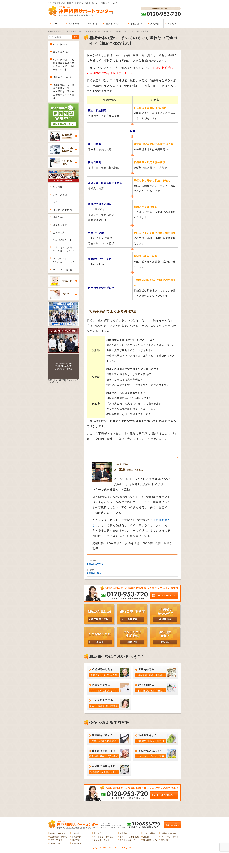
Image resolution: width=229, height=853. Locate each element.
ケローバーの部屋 (62, 270)
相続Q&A (58, 217)
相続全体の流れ (61, 44)
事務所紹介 (136, 23)
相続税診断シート (62, 240)
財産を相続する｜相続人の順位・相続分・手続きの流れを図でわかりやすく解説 (63, 91)
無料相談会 (74, 23)
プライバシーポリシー (171, 837)
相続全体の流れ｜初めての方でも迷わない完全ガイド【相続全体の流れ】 (63, 64)
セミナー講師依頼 (62, 210)
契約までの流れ (114, 23)
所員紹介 (154, 23)
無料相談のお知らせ (170, 833)
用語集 (146, 837)
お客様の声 (59, 232)
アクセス (172, 23)
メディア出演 (60, 195)
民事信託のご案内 (64, 249)
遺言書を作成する (127, 840)
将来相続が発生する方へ (104, 837)
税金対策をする (150, 840)
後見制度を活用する (59, 837)
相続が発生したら (58, 833)
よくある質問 (60, 225)
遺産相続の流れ (61, 52)
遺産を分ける (78, 833)
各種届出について (62, 77)
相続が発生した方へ (81, 840)
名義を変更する (79, 843)
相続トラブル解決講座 (129, 837)
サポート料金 (149, 833)
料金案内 (92, 23)
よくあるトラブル (101, 840)
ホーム (56, 23)
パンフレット (64, 260)
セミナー (57, 202)
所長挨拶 (57, 187)
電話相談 (165, 840)
